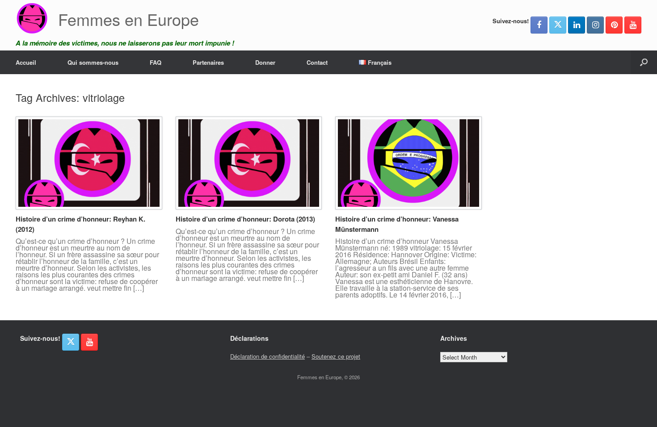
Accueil (26, 62)
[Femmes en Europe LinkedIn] (576, 25)
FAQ (155, 62)
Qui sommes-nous (92, 62)
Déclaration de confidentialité (267, 356)
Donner (265, 62)
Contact (317, 62)
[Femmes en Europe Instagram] (595, 25)
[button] (644, 62)
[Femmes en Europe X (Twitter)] (557, 25)
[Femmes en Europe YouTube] (632, 25)
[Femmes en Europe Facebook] (539, 25)
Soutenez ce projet (336, 356)
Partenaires (208, 62)
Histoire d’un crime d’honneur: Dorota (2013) (245, 219)
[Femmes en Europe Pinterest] (614, 25)
